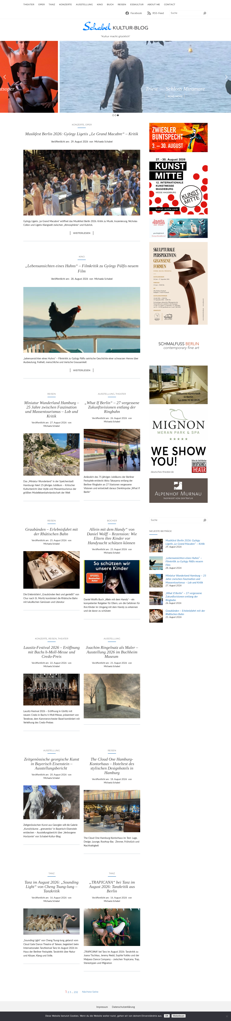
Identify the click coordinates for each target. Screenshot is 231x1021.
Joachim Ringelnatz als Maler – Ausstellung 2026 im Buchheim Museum (112, 652)
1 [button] (113, 115)
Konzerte (78, 124)
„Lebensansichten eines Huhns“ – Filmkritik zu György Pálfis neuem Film (81, 268)
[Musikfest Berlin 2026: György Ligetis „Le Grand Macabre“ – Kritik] (156, 546)
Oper (88, 124)
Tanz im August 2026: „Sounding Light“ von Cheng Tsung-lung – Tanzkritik (51, 886)
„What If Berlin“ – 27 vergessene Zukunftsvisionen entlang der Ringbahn (112, 407)
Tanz (51, 873)
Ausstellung (106, 393)
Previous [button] (4, 77)
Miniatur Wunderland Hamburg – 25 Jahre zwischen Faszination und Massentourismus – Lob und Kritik (51, 409)
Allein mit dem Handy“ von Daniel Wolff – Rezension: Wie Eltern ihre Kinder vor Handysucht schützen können (112, 536)
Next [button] (226, 77)
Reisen (51, 393)
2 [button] (115, 115)
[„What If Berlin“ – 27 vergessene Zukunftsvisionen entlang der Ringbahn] (156, 599)
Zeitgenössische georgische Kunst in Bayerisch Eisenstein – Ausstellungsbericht (51, 763)
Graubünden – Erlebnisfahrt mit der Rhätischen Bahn (51, 531)
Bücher (112, 520)
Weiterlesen (83, 233)
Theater (121, 393)
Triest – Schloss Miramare (115, 89)
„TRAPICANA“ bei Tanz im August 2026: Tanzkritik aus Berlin (112, 886)
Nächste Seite (90, 991)
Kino (82, 256)
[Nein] (226, 1016)
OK (166, 1016)
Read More (115, 96)
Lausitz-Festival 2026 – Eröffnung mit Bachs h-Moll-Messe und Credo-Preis (52, 652)
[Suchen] (205, 13)
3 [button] (118, 115)
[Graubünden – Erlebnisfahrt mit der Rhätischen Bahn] (156, 616)
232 (76, 992)
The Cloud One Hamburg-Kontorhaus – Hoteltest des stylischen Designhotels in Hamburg (112, 766)
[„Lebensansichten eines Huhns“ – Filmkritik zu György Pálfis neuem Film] (156, 563)
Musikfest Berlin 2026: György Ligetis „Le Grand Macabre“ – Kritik (81, 134)
